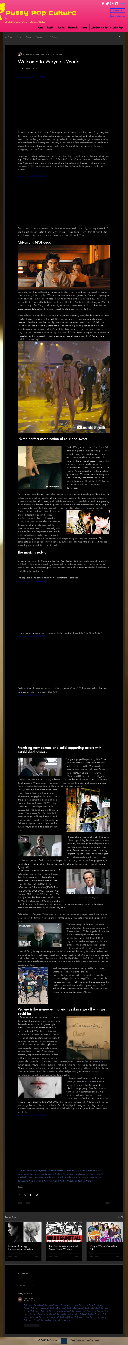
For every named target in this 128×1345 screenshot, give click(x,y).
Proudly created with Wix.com (85, 1340)
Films (19, 37)
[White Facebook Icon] (103, 3)
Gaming (39, 37)
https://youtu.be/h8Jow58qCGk (32, 636)
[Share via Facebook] (19, 1195)
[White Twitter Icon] (107, 3)
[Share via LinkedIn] (31, 1195)
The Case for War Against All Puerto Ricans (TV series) (63, 1248)
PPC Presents (53, 37)
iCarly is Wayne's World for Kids (103, 1248)
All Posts (8, 37)
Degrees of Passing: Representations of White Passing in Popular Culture (21, 1248)
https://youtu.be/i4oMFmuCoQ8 (32, 580)
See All (120, 1217)
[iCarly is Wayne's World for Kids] (104, 1232)
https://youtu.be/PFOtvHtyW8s (31, 77)
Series (28, 37)
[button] (119, 37)
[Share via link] (37, 1195)
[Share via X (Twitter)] (25, 1195)
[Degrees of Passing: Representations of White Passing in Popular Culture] (23, 1232)
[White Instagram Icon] (112, 3)
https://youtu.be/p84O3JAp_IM (31, 1115)
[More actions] (108, 54)
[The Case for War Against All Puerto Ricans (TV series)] (64, 1232)
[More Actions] (108, 1299)
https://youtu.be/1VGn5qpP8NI (32, 176)
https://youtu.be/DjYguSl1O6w (31, 695)
